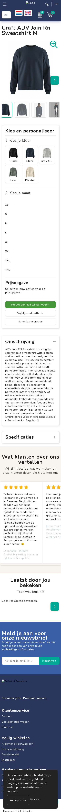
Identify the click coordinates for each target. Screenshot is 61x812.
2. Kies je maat (17, 193)
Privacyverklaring (13, 749)
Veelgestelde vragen (15, 722)
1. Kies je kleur (18, 140)
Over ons (7, 727)
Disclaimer (8, 760)
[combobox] (6, 14)
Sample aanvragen (30, 321)
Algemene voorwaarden (17, 744)
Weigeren (35, 799)
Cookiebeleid (10, 754)
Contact (7, 716)
